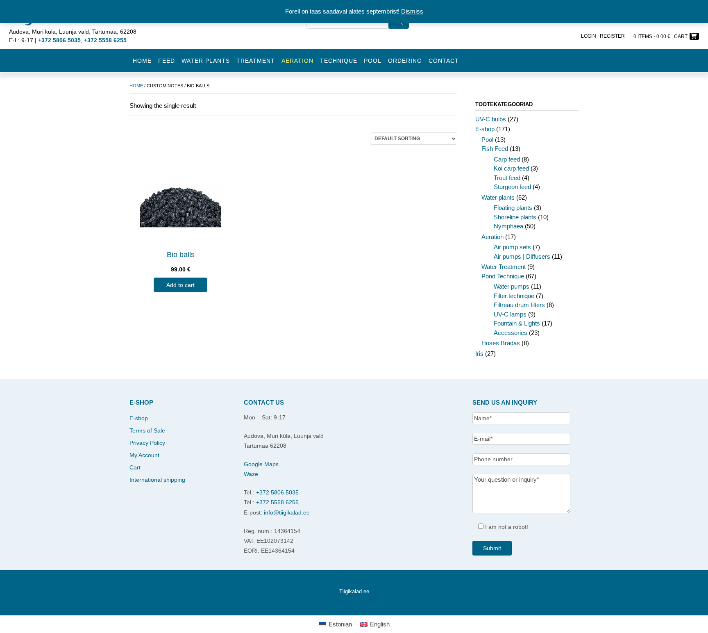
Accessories (510, 332)
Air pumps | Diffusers (522, 256)
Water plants (206, 60)
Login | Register (603, 36)
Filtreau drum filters (519, 304)
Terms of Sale (147, 430)
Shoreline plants (515, 217)
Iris (479, 353)
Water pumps (511, 286)
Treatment (255, 60)
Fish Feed (494, 148)
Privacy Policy (147, 442)
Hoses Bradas (500, 342)
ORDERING (405, 60)
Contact (444, 60)
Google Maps (261, 464)
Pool (372, 60)
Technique (338, 60)
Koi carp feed (511, 168)
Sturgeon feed (512, 186)
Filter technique (514, 295)
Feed (166, 60)
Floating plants (513, 207)
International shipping (157, 479)
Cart (135, 467)
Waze (251, 474)
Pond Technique (502, 276)
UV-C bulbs (490, 119)
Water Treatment (503, 266)
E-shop (485, 128)
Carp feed (507, 159)
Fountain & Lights (517, 323)
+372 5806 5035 (277, 492)
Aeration (492, 236)
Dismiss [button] (412, 11)
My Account (144, 455)
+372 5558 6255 (277, 502)
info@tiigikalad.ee (287, 512)
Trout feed (507, 177)
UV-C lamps (510, 314)
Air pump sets (512, 247)
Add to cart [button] (180, 285)
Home (142, 60)
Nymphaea (508, 226)
